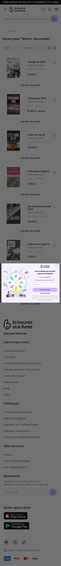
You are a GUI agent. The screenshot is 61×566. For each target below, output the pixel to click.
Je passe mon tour (45, 293)
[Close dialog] (57, 265)
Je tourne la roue (45, 290)
